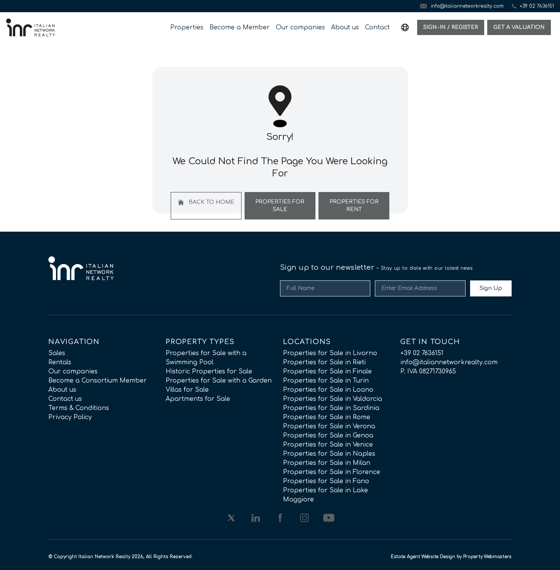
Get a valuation (519, 27)
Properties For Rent (354, 205)
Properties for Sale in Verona (329, 426)
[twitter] (231, 517)
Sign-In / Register (450, 27)
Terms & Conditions (78, 408)
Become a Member (240, 27)
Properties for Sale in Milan (326, 463)
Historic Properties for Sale (209, 371)
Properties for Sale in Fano (326, 481)
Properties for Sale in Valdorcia (332, 398)
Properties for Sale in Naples (329, 453)
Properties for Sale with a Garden (219, 380)
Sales (56, 353)
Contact (377, 27)
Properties (186, 27)
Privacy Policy (70, 417)
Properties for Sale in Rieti (324, 362)
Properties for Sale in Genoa (328, 435)
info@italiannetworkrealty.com (449, 362)
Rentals (59, 362)
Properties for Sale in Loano (328, 389)
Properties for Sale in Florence (331, 472)
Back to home (210, 202)
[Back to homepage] (30, 27)
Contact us (65, 398)
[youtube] (329, 518)
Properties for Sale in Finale (327, 371)
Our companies (300, 27)
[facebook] (280, 517)
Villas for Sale (187, 389)
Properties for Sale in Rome (326, 417)
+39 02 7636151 (421, 353)
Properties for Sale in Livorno (330, 353)
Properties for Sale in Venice (328, 444)
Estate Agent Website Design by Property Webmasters (451, 556)
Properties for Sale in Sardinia (331, 408)
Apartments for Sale (198, 398)
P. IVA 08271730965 (428, 371)
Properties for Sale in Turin (326, 380)
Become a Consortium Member (97, 380)
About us (345, 27)
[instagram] (304, 517)
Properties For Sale (279, 205)
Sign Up (491, 288)
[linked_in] (255, 517)
